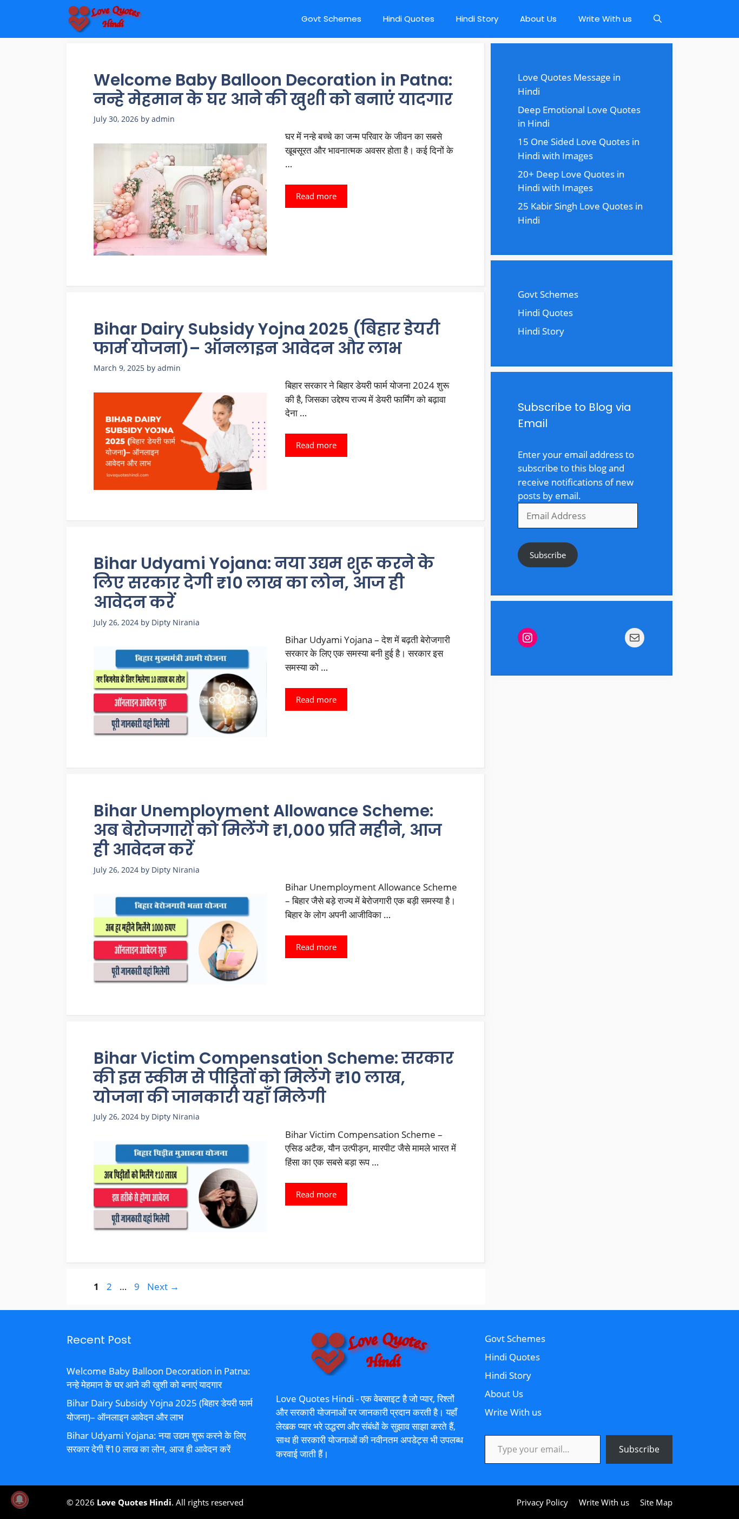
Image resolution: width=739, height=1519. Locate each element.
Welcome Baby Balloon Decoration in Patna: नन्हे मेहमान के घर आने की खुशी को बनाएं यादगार (273, 89)
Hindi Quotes (408, 18)
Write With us (605, 18)
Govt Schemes (331, 18)
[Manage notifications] (19, 1499)
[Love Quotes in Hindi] (104, 19)
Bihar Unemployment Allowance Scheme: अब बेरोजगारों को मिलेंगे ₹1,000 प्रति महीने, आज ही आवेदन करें (268, 830)
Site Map (656, 1502)
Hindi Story (477, 18)
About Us (538, 18)
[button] (657, 19)
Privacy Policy (542, 1502)
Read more (316, 196)
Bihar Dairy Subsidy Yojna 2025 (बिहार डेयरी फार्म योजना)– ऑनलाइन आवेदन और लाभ (267, 338)
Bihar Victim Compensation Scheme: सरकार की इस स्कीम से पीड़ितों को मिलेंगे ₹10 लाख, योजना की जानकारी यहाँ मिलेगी (274, 1077)
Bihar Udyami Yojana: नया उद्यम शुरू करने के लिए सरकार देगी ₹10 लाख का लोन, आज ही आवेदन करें (264, 583)
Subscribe (548, 554)
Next (163, 1286)
